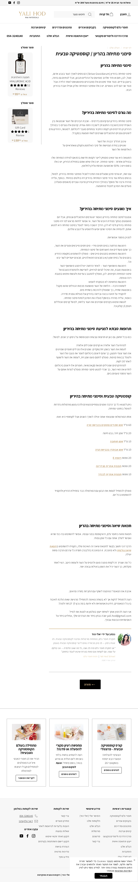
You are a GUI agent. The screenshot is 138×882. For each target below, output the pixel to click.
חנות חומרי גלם (90, 656)
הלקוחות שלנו (93, 820)
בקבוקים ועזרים (87, 27)
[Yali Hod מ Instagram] (33, 836)
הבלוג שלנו (53, 36)
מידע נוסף (64, 856)
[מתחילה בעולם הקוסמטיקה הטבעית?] (26, 732)
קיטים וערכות (38, 27)
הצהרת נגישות (62, 846)
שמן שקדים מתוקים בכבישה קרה (105, 425)
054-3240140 (15, 36)
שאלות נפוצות (62, 831)
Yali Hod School (107, 656)
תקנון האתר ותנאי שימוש (57, 836)
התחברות (34, 36)
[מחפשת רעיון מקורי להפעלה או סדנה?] (69, 732)
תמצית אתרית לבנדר (110, 474)
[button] (18, 85)
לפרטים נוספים (111, 770)
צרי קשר (96, 841)
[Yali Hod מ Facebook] (27, 836)
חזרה (88, 684)
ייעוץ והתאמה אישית (77, 36)
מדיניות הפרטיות (123, 870)
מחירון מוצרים (62, 820)
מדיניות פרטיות (61, 851)
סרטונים (96, 836)
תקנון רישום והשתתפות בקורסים (53, 841)
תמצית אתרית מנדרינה (109, 466)
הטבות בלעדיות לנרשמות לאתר (54, 826)
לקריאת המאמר (26, 777)
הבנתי (103, 875)
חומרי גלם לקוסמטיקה (115, 27)
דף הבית (127, 47)
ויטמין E (117, 458)
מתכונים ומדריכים (62, 27)
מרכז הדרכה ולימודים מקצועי (111, 36)
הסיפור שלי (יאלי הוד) (90, 815)
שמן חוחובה (116, 441)
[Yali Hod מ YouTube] (21, 836)
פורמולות (95, 831)
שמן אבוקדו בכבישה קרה (109, 449)
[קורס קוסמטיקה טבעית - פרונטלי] (111, 732)
